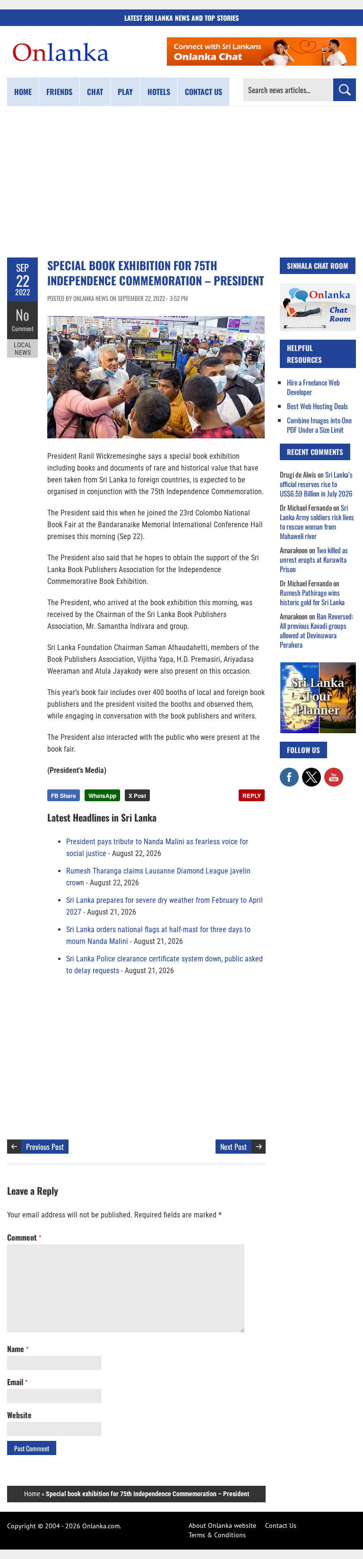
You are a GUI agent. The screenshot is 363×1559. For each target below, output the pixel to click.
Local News (23, 348)
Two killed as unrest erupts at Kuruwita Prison (314, 559)
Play (125, 91)
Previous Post (45, 1146)
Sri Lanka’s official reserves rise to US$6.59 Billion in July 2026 (316, 483)
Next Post (233, 1146)
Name (17, 1348)
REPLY (251, 795)
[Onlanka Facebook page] (289, 772)
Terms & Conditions (217, 1535)
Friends (59, 91)
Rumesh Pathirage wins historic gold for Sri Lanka (312, 597)
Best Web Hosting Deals (317, 406)
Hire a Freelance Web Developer (313, 387)
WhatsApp (102, 795)
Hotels (158, 91)
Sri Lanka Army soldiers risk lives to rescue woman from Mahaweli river (317, 521)
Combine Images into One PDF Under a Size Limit (319, 425)
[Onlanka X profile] (311, 772)
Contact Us (280, 1525)
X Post (137, 795)
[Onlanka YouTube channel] (333, 772)
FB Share (63, 795)
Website (19, 1415)
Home (23, 91)
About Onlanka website (222, 1525)
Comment (23, 328)
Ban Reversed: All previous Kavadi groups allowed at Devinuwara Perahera (316, 630)
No (22, 314)
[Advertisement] (181, 182)
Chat (95, 91)
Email (17, 1382)
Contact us (203, 91)
